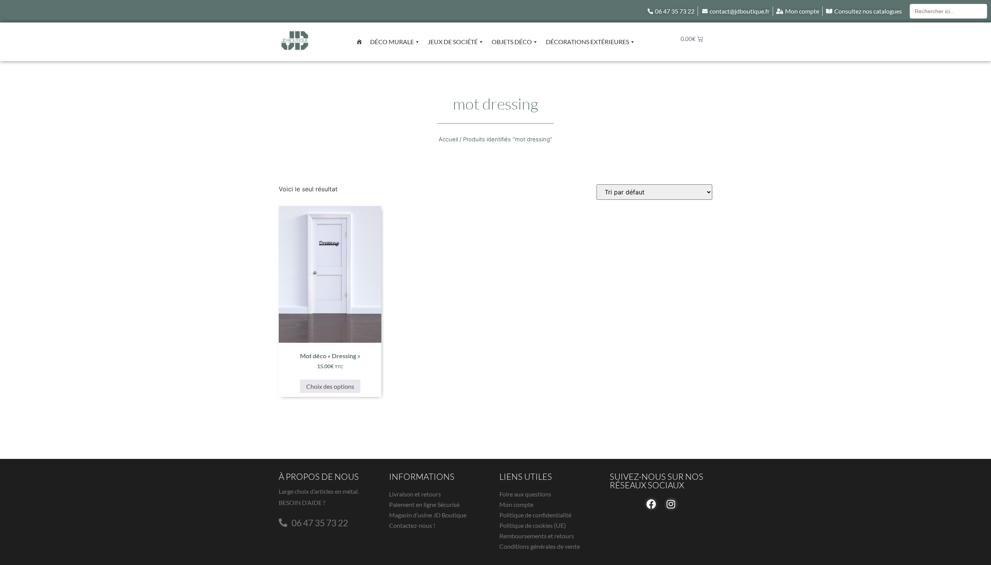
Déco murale (392, 41)
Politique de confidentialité (535, 515)
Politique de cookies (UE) (532, 525)
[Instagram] (671, 504)
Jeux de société (453, 41)
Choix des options (330, 386)
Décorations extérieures (587, 41)
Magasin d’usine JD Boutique (427, 515)
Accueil (448, 139)
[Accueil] (359, 41)
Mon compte (516, 504)
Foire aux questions (525, 494)
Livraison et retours (415, 494)
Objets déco (512, 41)
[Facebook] (651, 504)
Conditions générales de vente (539, 546)
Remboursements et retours (536, 535)
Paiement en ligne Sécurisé (424, 504)
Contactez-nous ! (412, 525)
